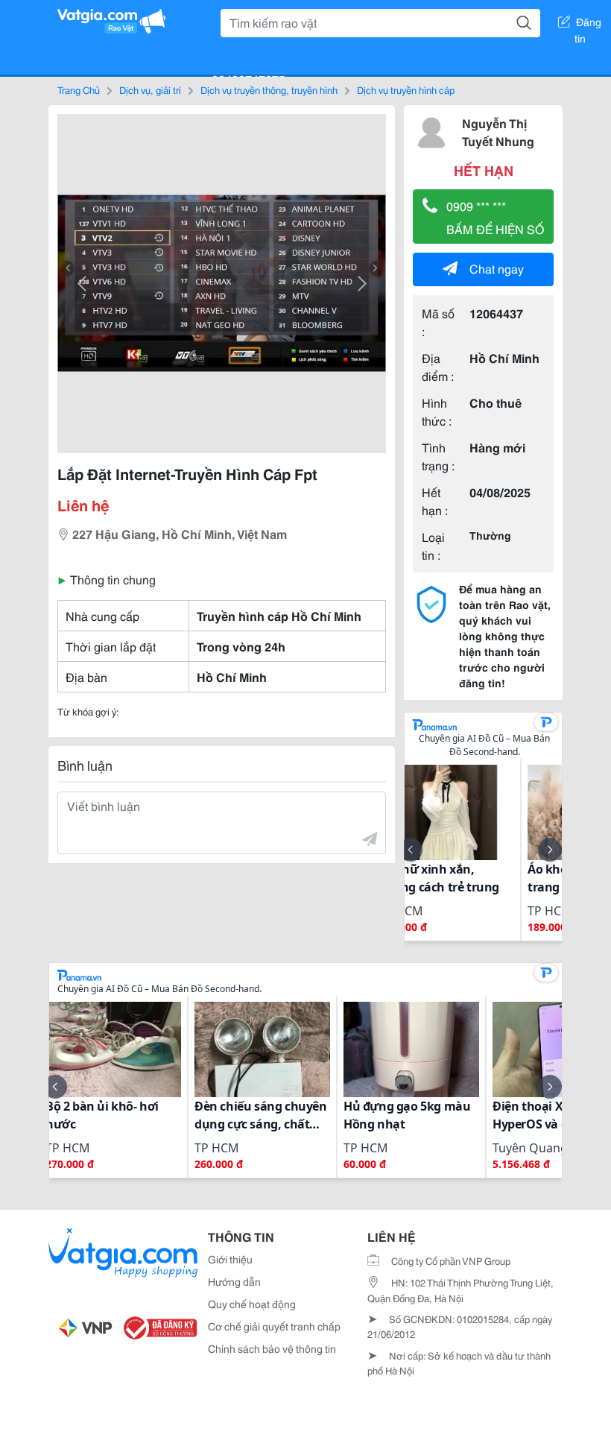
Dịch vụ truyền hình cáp (406, 89)
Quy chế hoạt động (252, 1303)
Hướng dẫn (234, 1281)
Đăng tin (588, 24)
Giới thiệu (230, 1258)
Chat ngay (496, 268)
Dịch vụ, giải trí (150, 89)
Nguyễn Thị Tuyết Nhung (498, 131)
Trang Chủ (78, 89)
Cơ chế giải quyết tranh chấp (274, 1326)
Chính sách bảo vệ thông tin (272, 1348)
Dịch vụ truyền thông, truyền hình (269, 89)
